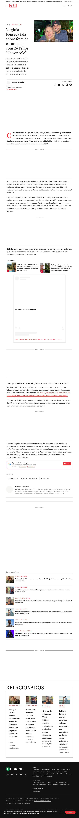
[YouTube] (21, 774)
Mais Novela (37, 774)
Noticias (35, 785)
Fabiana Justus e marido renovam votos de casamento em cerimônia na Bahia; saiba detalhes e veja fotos (43, 613)
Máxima (53, 774)
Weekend (63, 785)
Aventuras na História (47, 770)
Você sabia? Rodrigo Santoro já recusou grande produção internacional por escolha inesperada (43, 623)
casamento (13, 478)
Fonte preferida (31, 466)
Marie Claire (63, 782)
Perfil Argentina (53, 785)
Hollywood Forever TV (59, 772)
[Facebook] (12, 774)
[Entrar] (71, 5)
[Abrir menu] (7, 5)
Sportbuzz (36, 776)
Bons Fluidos (60, 770)
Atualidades (16, 24)
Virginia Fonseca (29, 478)
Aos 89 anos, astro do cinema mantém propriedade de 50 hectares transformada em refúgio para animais (43, 634)
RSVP (43, 776)
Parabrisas (42, 785)
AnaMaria (36, 770)
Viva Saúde (49, 776)
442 (68, 785)
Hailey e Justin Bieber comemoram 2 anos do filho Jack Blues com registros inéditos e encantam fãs (44, 580)
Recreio (68, 774)
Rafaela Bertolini (18, 82)
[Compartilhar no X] (63, 84)
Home (8, 24)
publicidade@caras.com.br (42, 800)
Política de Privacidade (31, 813)
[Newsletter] (67, 5)
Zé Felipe (44, 478)
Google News (22, 466)
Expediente (36, 791)
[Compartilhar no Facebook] (59, 84)
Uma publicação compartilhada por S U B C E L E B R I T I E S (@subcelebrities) (44, 339)
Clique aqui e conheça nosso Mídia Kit (18, 803)
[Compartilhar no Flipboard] (66, 84)
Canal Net (36, 782)
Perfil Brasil (61, 774)
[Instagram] (7, 774)
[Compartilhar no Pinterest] (70, 84)
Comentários (13, 89)
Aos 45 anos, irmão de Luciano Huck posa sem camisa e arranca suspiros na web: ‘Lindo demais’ (42, 591)
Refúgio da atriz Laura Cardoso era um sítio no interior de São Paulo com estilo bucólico (37, 1)
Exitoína (55, 782)
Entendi (70, 812)
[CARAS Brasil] (13, 6)
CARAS (68, 770)
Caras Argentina (45, 782)
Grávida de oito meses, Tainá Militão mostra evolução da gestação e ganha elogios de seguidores (43, 602)
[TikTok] (25, 774)
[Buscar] (64, 5)
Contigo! (43, 772)
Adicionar (66, 463)
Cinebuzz (36, 772)
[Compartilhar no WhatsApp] (55, 84)
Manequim (45, 774)
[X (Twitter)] (16, 774)
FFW (48, 772)
